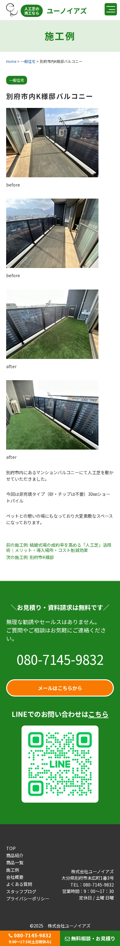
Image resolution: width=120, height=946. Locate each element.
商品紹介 (14, 855)
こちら (98, 714)
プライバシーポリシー (27, 898)
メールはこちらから (60, 688)
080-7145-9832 (60, 659)
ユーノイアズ (55, 10)
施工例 (12, 870)
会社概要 (14, 877)
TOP (11, 848)
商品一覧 (14, 862)
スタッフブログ (21, 891)
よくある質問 (19, 884)
